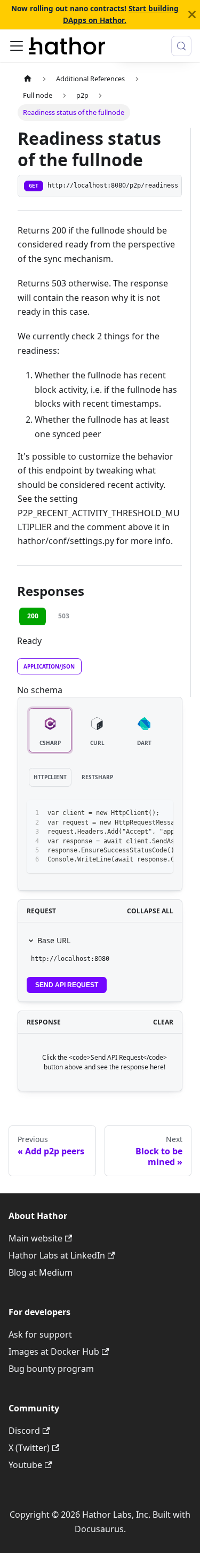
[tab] (50, 730)
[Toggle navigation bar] (17, 46)
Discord (24, 1430)
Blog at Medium (41, 1272)
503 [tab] (63, 615)
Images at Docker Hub (54, 1351)
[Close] (192, 14)
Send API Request (66, 985)
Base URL (53, 940)
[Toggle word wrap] (141, 813)
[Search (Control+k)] (181, 46)
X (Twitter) (29, 1448)
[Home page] (28, 79)
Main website (35, 1238)
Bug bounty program (51, 1369)
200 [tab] (32, 615)
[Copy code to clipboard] (160, 813)
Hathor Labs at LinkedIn (57, 1255)
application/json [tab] (49, 666)
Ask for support (40, 1334)
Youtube (25, 1465)
